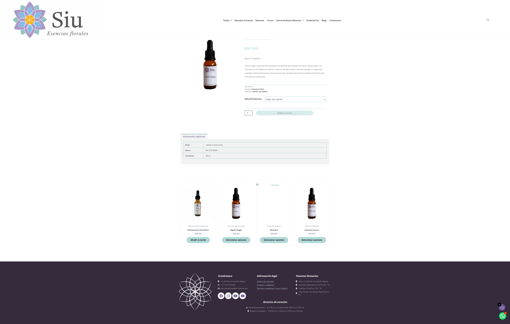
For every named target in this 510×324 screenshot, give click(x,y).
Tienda (226, 20)
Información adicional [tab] (194, 136)
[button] (227, 20)
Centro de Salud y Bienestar (288, 20)
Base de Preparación (253, 99)
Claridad (255, 91)
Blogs (324, 20)
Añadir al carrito (284, 113)
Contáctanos (335, 20)
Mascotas (260, 20)
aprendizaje (263, 91)
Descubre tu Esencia (244, 20)
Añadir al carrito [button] (198, 240)
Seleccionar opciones (236, 240)
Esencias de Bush (258, 89)
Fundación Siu (312, 20)
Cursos (270, 20)
